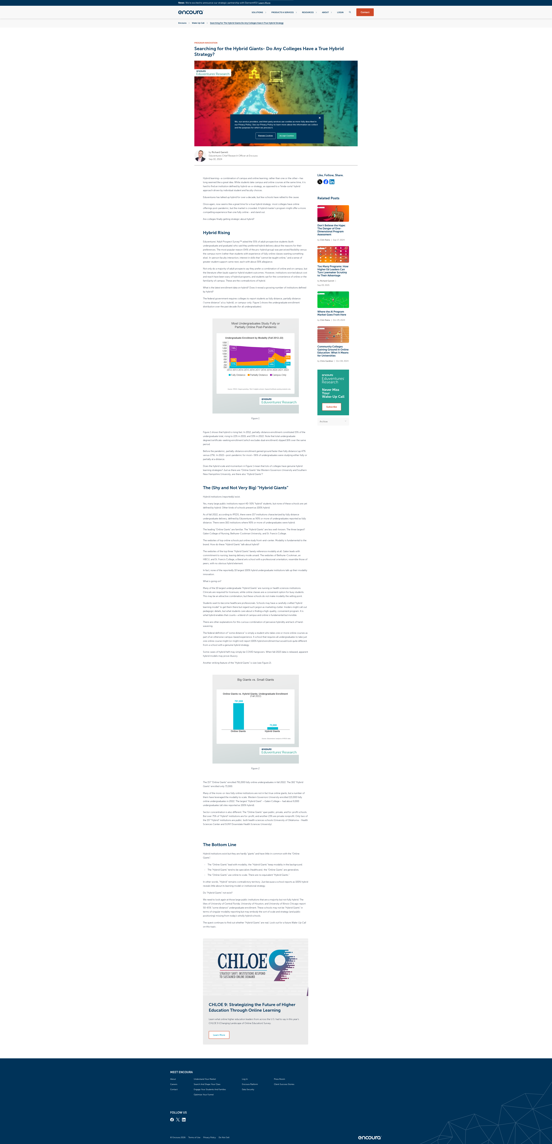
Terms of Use (194, 1137)
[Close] (320, 118)
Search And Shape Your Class (207, 1084)
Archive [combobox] (324, 421)
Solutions (257, 12)
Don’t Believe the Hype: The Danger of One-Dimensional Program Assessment (331, 230)
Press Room (279, 1079)
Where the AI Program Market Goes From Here (331, 313)
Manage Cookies (265, 136)
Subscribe (331, 407)
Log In (245, 1079)
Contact (365, 12)
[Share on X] (319, 181)
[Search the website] (350, 12)
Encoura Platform (250, 1084)
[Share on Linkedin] (331, 181)
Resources (308, 12)
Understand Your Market (205, 1079)
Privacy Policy (209, 1137)
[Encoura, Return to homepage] (191, 12)
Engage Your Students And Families (210, 1089)
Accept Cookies (287, 136)
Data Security (248, 1089)
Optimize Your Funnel (204, 1095)
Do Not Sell (224, 1137)
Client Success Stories (284, 1084)
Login (340, 12)
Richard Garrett (220, 152)
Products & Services (282, 12)
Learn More (264, 3)
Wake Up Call (198, 23)
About (325, 12)
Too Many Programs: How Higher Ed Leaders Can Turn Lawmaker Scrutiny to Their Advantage (332, 271)
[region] (277, 128)
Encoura (182, 23)
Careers (173, 1084)
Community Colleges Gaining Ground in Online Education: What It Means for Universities (333, 351)
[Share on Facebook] (325, 181)
